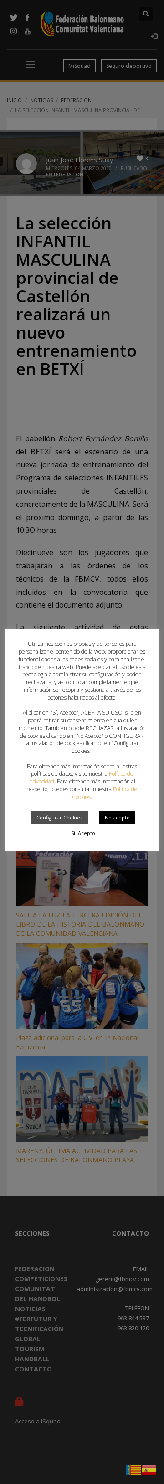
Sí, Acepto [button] (83, 833)
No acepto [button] (117, 817)
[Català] (134, 1469)
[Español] (149, 1469)
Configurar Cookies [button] (59, 817)
